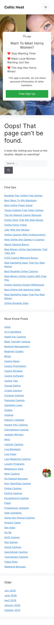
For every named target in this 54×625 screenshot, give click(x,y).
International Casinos (16, 429)
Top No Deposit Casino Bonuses (22, 215)
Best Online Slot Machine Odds (22, 289)
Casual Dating (12, 385)
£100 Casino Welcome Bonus (21, 257)
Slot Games (11, 542)
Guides (8, 410)
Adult (7, 327)
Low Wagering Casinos (17, 459)
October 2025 (12, 610)
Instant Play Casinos (16, 424)
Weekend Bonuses (15, 566)
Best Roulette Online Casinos (21, 271)
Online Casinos (13, 488)
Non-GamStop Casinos (17, 483)
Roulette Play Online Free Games (23, 195)
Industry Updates (14, 419)
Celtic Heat (14, 7)
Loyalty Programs (14, 464)
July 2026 (10, 590)
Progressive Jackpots (16, 508)
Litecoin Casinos (13, 444)
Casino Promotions (15, 366)
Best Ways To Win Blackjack (20, 200)
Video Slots (11, 561)
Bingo (7, 356)
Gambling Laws (13, 405)
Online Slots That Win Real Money (23, 220)
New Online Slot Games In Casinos (24, 239)
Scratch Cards (12, 522)
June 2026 (10, 595)
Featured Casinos (14, 400)
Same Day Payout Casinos (19, 517)
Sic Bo (8, 532)
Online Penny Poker (15, 224)
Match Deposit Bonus (16, 244)
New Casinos (12, 473)
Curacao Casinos (14, 395)
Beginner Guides (13, 351)
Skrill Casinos (12, 537)
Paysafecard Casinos (16, 498)
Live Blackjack (12, 449)
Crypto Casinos (13, 390)
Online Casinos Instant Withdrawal (24, 284)
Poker (7, 503)
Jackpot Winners (13, 434)
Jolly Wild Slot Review (17, 229)
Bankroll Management (17, 346)
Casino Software (13, 375)
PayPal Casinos (13, 493)
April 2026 (10, 600)
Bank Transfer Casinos (17, 341)
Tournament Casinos (16, 556)
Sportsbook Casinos (16, 552)
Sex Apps (9, 527)
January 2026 (12, 605)
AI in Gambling (12, 331)
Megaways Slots (13, 468)
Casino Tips (11, 380)
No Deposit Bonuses (16, 478)
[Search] (8, 170)
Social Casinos (12, 547)
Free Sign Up (27, 93)
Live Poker (10, 454)
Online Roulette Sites (16, 303)
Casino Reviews (13, 371)
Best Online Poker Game (18, 205)
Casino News (12, 361)
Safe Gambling (12, 512)
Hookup (8, 415)
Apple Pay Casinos (15, 336)
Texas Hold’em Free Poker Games (23, 210)
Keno (7, 439)
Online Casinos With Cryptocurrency (25, 234)
